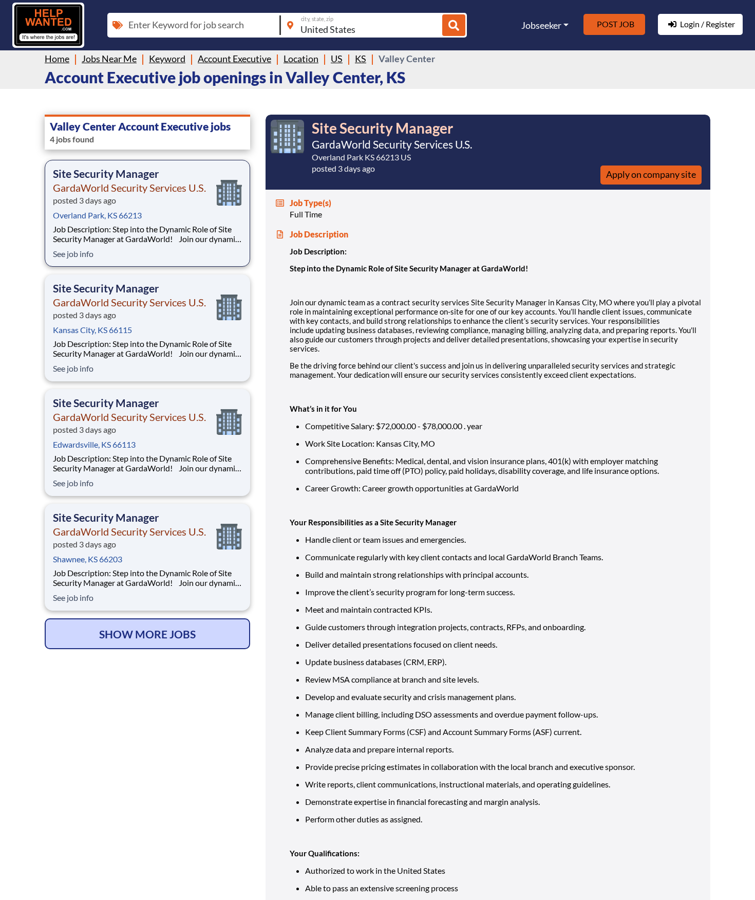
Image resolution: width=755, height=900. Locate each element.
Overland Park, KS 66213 (97, 215)
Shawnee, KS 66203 (87, 559)
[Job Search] (453, 25)
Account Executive (234, 58)
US (337, 58)
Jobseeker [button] (541, 25)
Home (57, 58)
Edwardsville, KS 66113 (94, 444)
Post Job (615, 24)
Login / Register (707, 24)
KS (360, 58)
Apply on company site (651, 174)
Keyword (167, 58)
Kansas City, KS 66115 (92, 330)
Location (301, 58)
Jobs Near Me (109, 58)
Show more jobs (147, 634)
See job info (73, 254)
